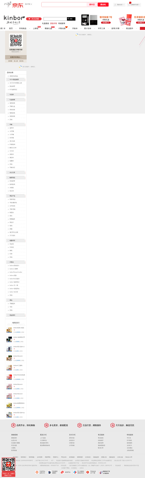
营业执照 (118, 465)
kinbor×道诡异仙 (14, 288)
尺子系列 (12, 235)
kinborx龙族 (13, 275)
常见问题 (14, 445)
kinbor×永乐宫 (14, 292)
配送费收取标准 (45, 445)
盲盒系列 (12, 315)
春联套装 (12, 103)
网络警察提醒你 (53, 472)
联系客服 (14, 450)
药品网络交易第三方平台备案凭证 (101, 460)
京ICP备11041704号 (41, 460)
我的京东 (119, 4)
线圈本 (12, 161)
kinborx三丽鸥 (14, 269)
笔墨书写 (12, 240)
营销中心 (55, 457)
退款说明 (100, 443)
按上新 (16, 61)
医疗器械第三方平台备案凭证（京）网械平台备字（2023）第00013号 (91, 465)
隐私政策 (112, 457)
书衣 (11, 307)
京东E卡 (129, 445)
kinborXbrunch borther (16, 272)
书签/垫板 (12, 209)
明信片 (12, 222)
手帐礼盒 (12, 106)
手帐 (11, 124)
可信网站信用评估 (41, 472)
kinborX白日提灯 (15, 279)
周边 (11, 300)
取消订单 (100, 448)
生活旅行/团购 (15, 443)
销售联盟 (80, 457)
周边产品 (12, 196)
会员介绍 (14, 440)
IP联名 (12, 262)
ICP (52, 460)
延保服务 (129, 443)
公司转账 (72, 445)
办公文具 (12, 172)
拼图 (11, 229)
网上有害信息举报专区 (79, 472)
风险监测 (96, 457)
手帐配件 (12, 303)
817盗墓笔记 (13, 89)
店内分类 (10, 72)
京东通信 (129, 448)
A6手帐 (12, 131)
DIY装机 (129, 440)
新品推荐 (12, 86)
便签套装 (12, 116)
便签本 (12, 154)
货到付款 (72, 438)
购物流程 (14, 438)
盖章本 (12, 128)
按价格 (21, 61)
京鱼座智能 (130, 450)
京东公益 (120, 457)
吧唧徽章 (12, 219)
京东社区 (88, 457)
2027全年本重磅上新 (16, 83)
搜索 (71, 19)
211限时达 (43, 440)
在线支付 (72, 440)
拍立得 (12, 191)
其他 (11, 119)
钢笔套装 (12, 113)
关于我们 (15, 457)
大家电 (13, 448)
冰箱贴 (12, 187)
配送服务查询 (44, 443)
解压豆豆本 (13, 148)
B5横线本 (12, 144)
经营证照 (63, 465)
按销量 (10, 61)
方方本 (12, 151)
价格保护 (100, 440)
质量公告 (104, 457)
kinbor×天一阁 (14, 285)
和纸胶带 (12, 181)
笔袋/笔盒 (12, 199)
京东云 (82, 468)
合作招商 (39, 457)
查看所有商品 (16, 57)
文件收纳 (12, 206)
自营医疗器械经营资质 (82, 460)
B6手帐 (12, 138)
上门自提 (43, 438)
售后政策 (100, 438)
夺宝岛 (129, 438)
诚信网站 (66, 472)
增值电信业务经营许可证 (131, 465)
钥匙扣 (12, 212)
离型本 (12, 157)
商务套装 (12, 109)
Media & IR (128, 457)
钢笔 (11, 250)
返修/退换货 (101, 445)
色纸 (11, 225)
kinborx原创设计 (14, 265)
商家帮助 (47, 457)
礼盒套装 (12, 99)
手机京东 (63, 457)
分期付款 (72, 443)
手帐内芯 (12, 167)
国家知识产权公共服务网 (104, 472)
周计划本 (12, 141)
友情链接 (72, 457)
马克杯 (12, 94)
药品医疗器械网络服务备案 (64, 460)
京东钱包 (74, 468)
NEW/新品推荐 (14, 79)
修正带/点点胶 (14, 232)
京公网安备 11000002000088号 (23, 460)
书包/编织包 (13, 202)
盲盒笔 (12, 244)
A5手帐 (12, 134)
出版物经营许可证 (73, 463)
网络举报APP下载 (91, 472)
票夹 (11, 216)
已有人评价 (18, 332)
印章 (11, 254)
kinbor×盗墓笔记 (14, 282)
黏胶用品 (12, 177)
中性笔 (12, 247)
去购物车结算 (134, 4)
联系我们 (23, 457)
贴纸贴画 (12, 184)
